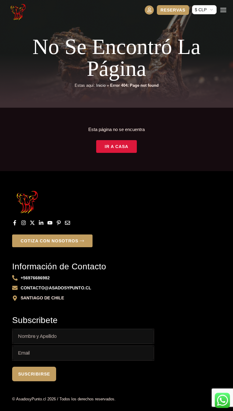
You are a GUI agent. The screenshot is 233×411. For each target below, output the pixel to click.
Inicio (101, 85)
